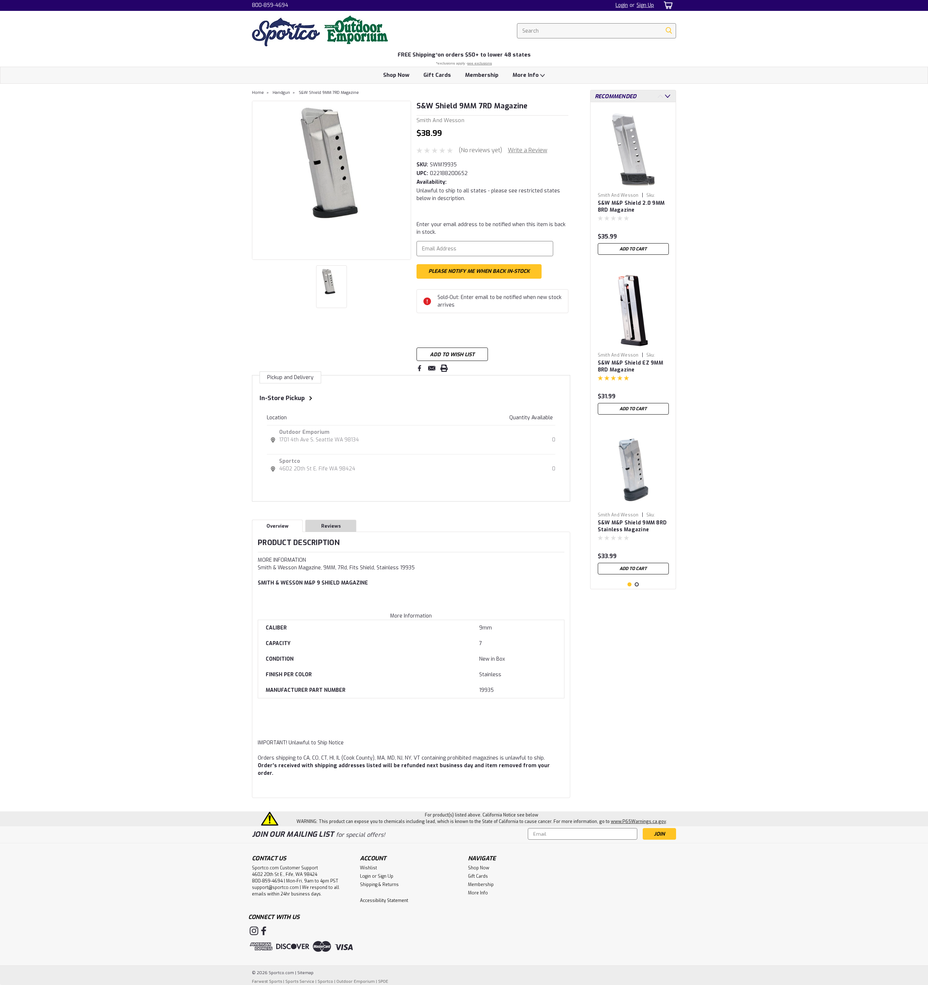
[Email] (431, 368)
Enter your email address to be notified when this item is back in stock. (491, 228)
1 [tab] (629, 584)
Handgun (281, 92)
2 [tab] (637, 584)
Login (622, 5)
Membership (481, 75)
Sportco (289, 461)
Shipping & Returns (379, 885)
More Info (526, 75)
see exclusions (479, 63)
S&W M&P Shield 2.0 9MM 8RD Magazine (631, 206)
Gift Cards (437, 75)
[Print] (444, 368)
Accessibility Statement (384, 900)
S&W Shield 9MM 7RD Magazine (329, 92)
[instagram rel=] (253, 930)
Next (404, 180)
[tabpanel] (633, 183)
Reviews (331, 526)
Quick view (633, 503)
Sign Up (645, 5)
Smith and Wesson (618, 195)
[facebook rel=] (263, 930)
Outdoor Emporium (304, 432)
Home (258, 92)
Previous (258, 180)
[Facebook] (419, 368)
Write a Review (527, 150)
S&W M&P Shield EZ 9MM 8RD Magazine (630, 366)
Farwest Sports (267, 981)
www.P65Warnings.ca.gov (638, 821)
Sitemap (305, 973)
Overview (277, 526)
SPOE (383, 981)
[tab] (411, 560)
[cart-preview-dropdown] (667, 5)
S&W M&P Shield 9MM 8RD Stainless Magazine (632, 526)
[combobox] (596, 30)
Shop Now (396, 75)
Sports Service (299, 981)
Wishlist (368, 868)
